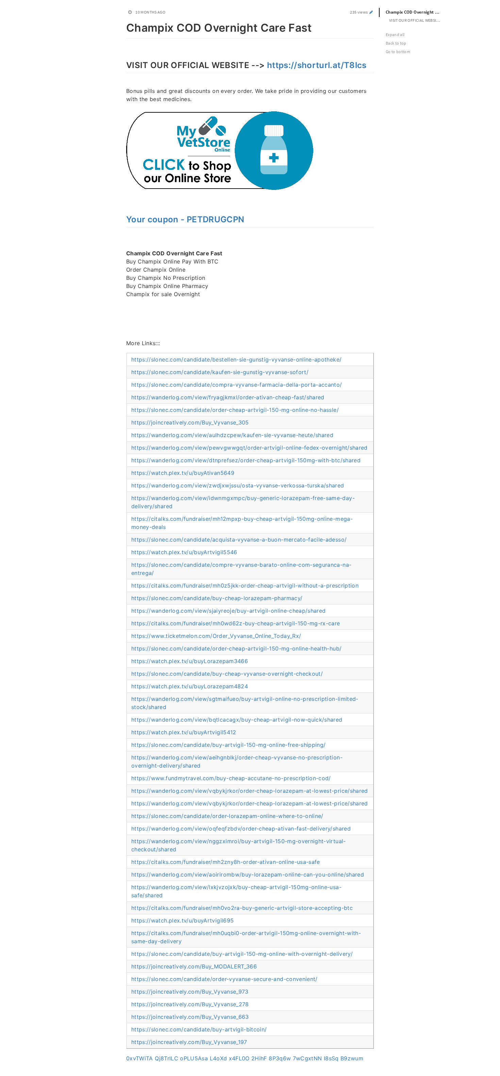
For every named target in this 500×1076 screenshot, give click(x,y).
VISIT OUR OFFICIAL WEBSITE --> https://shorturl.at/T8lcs (418, 20)
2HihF (259, 1058)
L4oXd (218, 1058)
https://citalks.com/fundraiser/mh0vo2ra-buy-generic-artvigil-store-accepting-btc (242, 907)
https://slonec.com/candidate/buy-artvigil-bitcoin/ (199, 1029)
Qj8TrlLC (166, 1058)
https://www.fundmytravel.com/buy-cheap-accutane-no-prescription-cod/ (231, 778)
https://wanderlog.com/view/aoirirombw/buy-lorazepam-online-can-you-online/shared (247, 874)
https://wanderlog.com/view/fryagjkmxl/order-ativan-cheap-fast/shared (227, 397)
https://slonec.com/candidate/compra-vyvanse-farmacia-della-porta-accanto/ (236, 384)
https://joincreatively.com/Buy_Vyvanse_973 (190, 991)
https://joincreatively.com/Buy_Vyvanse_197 (189, 1042)
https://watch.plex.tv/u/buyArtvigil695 (182, 920)
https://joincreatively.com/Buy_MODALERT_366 (194, 966)
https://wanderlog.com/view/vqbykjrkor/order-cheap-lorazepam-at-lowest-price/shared (249, 790)
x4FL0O (239, 1058)
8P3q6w (280, 1058)
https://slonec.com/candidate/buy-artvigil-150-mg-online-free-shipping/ (228, 744)
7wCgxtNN (307, 1058)
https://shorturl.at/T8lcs (317, 65)
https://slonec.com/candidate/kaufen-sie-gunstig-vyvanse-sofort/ (220, 372)
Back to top (396, 43)
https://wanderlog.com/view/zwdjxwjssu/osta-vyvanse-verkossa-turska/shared (237, 485)
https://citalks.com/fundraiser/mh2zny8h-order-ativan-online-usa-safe (225, 861)
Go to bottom (398, 51)
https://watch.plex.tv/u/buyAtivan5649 (182, 472)
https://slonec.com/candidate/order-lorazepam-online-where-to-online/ (227, 816)
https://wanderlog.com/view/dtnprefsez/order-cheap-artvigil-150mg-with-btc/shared (246, 460)
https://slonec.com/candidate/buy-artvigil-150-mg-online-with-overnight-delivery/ (242, 953)
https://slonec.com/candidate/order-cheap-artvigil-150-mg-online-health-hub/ (236, 648)
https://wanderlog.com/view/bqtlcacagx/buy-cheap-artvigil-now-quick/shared (237, 719)
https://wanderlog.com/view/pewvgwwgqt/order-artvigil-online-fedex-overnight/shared (249, 447)
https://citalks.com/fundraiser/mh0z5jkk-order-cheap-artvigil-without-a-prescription (245, 585)
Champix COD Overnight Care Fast (416, 12)
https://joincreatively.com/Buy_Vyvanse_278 (190, 1004)
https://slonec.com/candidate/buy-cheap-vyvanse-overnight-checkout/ (227, 673)
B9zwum (351, 1058)
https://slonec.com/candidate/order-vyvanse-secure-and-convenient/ (224, 979)
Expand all (395, 34)
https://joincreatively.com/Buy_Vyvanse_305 (190, 422)
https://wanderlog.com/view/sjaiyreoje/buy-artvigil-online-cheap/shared (228, 610)
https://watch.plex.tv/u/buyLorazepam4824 (189, 686)
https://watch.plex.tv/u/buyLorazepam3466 (189, 661)
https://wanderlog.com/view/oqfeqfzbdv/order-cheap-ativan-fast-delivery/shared (241, 828)
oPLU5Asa (194, 1058)
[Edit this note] (371, 12)
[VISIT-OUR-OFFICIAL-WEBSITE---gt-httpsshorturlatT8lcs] (122, 64)
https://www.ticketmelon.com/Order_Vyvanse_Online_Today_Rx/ (216, 635)
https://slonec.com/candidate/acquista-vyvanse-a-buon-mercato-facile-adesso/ (239, 539)
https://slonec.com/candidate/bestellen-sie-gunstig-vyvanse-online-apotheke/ (236, 359)
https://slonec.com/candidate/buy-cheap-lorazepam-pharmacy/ (216, 598)
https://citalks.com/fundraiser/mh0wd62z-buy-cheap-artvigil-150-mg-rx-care (235, 623)
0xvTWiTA (139, 1058)
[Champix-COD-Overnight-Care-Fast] (122, 26)
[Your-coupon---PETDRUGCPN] (122, 218)
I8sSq (331, 1058)
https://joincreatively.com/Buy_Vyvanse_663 (190, 1016)
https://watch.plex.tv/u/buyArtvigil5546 (184, 552)
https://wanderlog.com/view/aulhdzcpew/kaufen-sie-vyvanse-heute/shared (232, 435)
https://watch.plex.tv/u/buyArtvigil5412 (183, 732)
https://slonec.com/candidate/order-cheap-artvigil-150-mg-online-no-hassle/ (235, 409)
